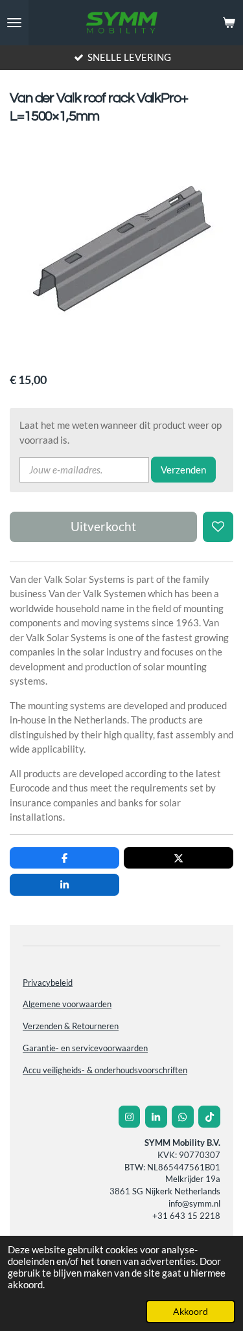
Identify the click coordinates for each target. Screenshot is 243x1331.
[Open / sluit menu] (14, 22)
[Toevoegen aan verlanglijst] (218, 527)
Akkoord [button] (190, 1311)
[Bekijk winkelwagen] (228, 22)
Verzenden (183, 469)
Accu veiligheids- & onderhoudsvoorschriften (105, 1070)
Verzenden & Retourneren (71, 1026)
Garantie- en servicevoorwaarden (85, 1048)
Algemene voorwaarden (67, 1004)
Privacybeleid (48, 983)
